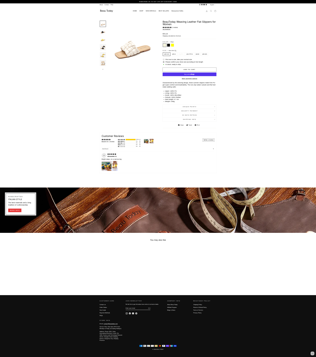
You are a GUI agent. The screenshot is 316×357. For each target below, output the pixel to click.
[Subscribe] (149, 308)
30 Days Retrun (189, 115)
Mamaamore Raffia (177, 11)
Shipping (165, 36)
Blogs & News (171, 310)
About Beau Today (172, 304)
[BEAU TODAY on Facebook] (130, 313)
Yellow (172, 45)
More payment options (189, 78)
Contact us (103, 304)
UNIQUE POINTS (189, 106)
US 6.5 (181, 54)
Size (168, 50)
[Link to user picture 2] (115, 166)
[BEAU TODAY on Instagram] (127, 313)
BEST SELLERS (164, 11)
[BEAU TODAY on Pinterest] (136, 313)
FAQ (112, 4)
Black (168, 45)
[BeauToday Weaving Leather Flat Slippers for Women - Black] (113, 283)
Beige (164, 45)
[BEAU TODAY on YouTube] (133, 313)
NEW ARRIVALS (151, 11)
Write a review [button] (208, 140)
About (101, 4)
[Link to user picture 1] (107, 166)
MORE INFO (15, 210)
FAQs (101, 315)
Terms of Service (198, 310)
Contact (107, 4)
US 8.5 (204, 54)
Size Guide (103, 310)
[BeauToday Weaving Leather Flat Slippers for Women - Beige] (111, 283)
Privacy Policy (197, 312)
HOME (135, 11)
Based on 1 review (108, 141)
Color (168, 42)
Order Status (103, 307)
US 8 (197, 54)
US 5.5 (166, 54)
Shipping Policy (197, 304)
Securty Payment (189, 111)
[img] (111, 154)
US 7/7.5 (189, 54)
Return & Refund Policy (200, 307)
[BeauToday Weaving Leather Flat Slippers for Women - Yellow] (116, 283)
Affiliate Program (172, 307)
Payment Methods (105, 312)
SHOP (141, 11)
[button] (167, 27)
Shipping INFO (189, 119)
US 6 (174, 54)
